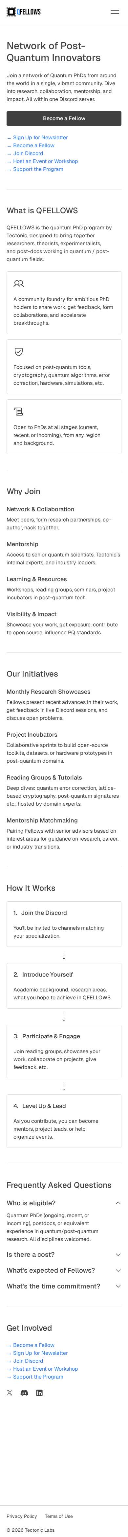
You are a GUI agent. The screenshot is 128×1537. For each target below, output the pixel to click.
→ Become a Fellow (30, 145)
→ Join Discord (25, 153)
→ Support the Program (35, 169)
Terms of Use (59, 1516)
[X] (9, 1393)
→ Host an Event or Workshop (42, 161)
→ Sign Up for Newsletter (37, 137)
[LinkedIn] (39, 1392)
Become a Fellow (64, 118)
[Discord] (24, 1393)
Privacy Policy (22, 1516)
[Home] (24, 12)
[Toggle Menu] (114, 11)
